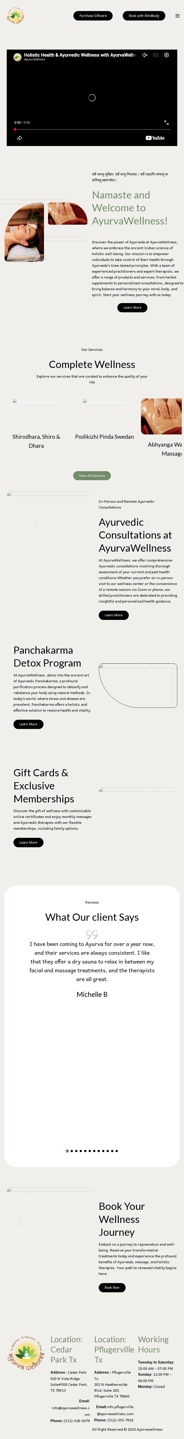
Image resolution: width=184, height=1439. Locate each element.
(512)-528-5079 (77, 1420)
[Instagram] (22, 1431)
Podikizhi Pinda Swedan (104, 436)
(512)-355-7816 (120, 1420)
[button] (67, 1151)
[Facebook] (10, 1431)
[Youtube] (34, 1431)
